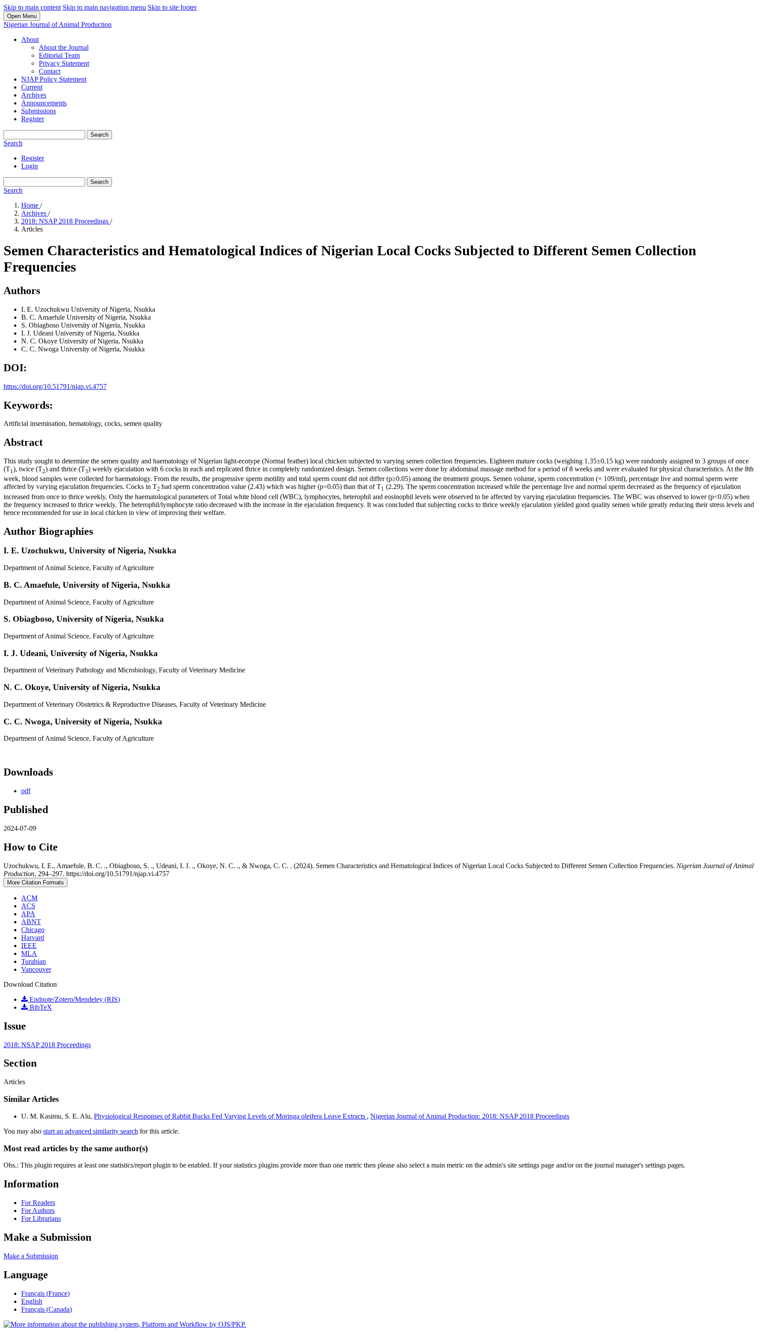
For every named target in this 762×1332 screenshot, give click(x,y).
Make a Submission (31, 1256)
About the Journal (64, 47)
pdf (25, 791)
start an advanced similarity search (90, 1131)
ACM (29, 898)
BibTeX (40, 1007)
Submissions (38, 111)
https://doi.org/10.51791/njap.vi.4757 (55, 386)
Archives (33, 95)
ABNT (31, 921)
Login (29, 166)
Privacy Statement (64, 63)
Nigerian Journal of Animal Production (58, 24)
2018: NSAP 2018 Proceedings (65, 221)
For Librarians (41, 1218)
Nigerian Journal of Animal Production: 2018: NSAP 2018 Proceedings (469, 1116)
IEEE (29, 945)
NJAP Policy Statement (53, 79)
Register (32, 119)
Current (31, 87)
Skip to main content (32, 7)
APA (28, 914)
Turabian (33, 961)
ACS (28, 906)
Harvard (32, 937)
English (31, 1301)
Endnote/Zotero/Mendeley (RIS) (74, 999)
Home (30, 205)
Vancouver (36, 969)
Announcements (44, 103)
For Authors (38, 1210)
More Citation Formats (35, 882)
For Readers (38, 1202)
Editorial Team (59, 55)
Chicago (33, 929)
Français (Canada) (46, 1309)
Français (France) (45, 1293)
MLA (29, 953)
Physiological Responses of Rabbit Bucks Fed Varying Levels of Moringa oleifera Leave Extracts (230, 1116)
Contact (49, 71)
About (30, 39)
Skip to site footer (172, 7)
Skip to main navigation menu (104, 7)
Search (99, 134)
